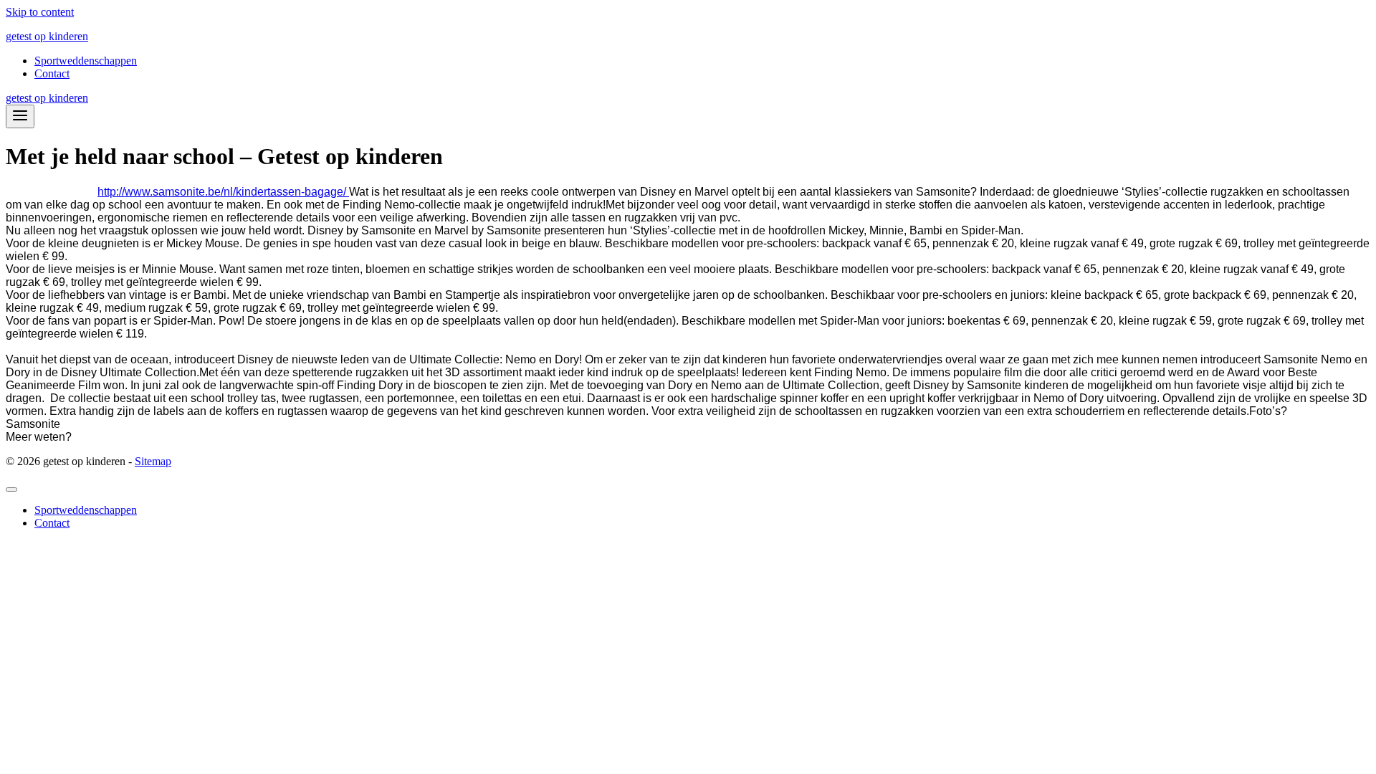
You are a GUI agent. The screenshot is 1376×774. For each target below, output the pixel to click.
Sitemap (153, 461)
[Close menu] (11, 489)
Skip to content (40, 12)
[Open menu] (20, 116)
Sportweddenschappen (85, 60)
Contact (52, 73)
